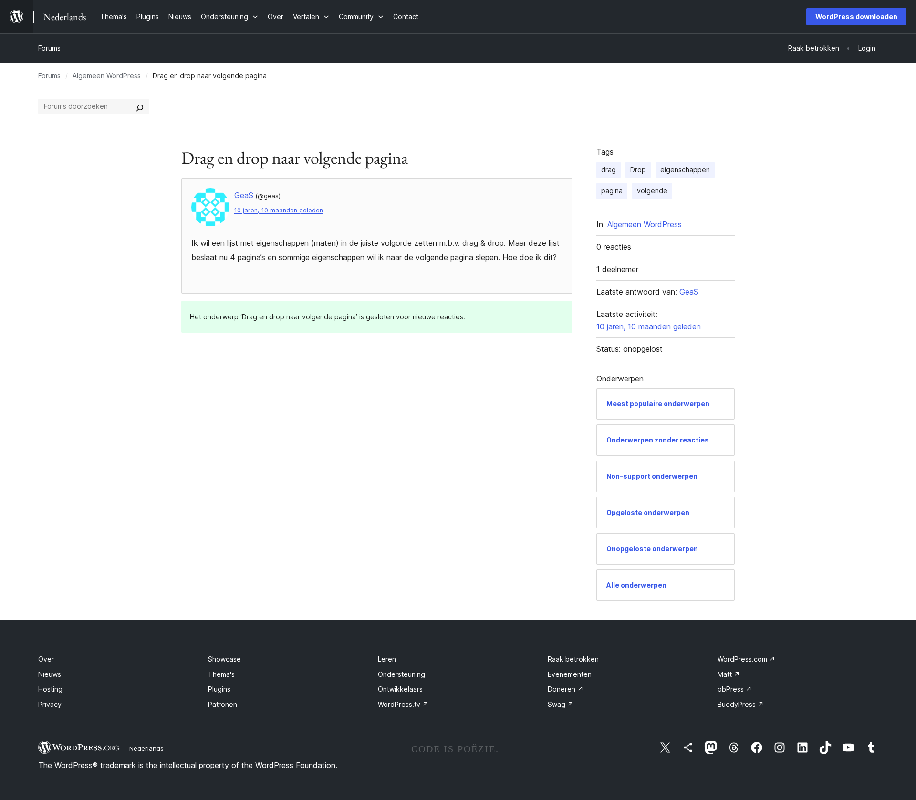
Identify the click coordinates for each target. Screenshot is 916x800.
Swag (560, 704)
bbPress (735, 689)
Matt (729, 674)
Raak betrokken (573, 659)
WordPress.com (746, 659)
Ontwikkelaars (400, 689)
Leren (387, 659)
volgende (652, 191)
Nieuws (49, 674)
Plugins (219, 689)
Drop (638, 170)
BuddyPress (741, 704)
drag (608, 170)
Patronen (222, 704)
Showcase (224, 659)
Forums (49, 48)
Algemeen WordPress (107, 76)
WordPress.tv (403, 704)
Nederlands (146, 748)
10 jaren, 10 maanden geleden (278, 210)
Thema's (221, 674)
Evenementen (570, 674)
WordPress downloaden (856, 16)
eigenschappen (685, 170)
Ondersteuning (401, 674)
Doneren (565, 689)
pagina (612, 191)
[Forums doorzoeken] (140, 106)
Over (46, 659)
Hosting (50, 689)
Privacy (50, 704)
